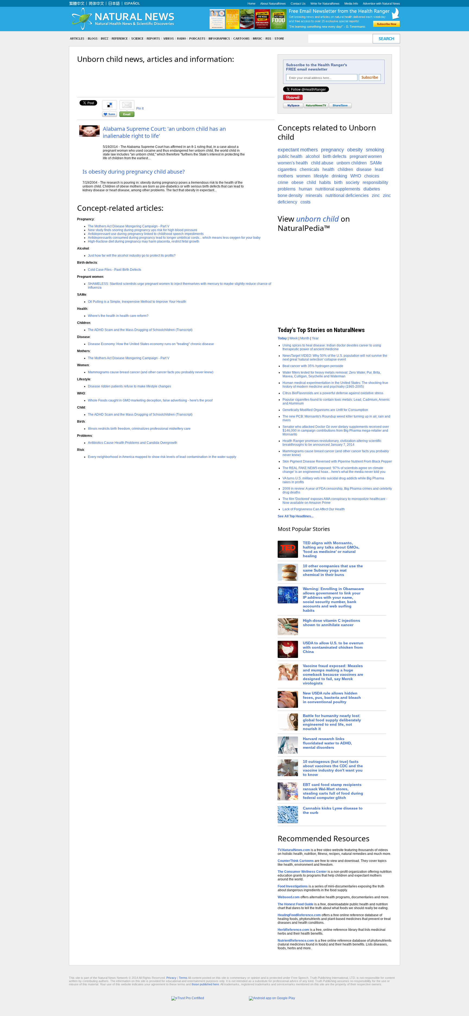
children (345, 169)
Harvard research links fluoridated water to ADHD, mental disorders (327, 743)
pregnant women (366, 156)
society (352, 182)
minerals (314, 195)
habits (325, 182)
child (311, 182)
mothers (285, 176)
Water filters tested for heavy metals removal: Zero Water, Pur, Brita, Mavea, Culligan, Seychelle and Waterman (332, 374)
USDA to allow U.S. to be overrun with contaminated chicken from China (333, 647)
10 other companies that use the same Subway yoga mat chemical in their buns (333, 570)
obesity (355, 149)
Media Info (351, 3)
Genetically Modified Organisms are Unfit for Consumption (325, 410)
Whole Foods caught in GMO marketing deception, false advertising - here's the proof (150, 400)
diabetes (371, 189)
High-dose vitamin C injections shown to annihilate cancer (331, 622)
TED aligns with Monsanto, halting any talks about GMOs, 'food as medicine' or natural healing (331, 549)
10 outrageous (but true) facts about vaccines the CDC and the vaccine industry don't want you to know (333, 768)
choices (371, 176)
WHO (355, 176)
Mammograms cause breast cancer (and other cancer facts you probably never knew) (150, 372)
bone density (290, 195)
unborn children (352, 163)
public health (290, 156)
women (303, 176)
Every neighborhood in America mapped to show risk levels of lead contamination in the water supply (162, 457)
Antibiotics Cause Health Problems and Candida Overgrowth (132, 443)
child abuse (322, 163)
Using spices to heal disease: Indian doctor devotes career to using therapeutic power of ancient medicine (332, 347)
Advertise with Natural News (381, 3)
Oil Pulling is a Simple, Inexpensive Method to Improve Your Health (137, 302)
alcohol (313, 156)
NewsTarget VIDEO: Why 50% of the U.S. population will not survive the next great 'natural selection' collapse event (335, 357)
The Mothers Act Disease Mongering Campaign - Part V (128, 226)
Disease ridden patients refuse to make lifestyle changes (129, 386)
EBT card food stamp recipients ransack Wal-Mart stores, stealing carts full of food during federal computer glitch (333, 791)
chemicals (309, 169)
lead (379, 169)
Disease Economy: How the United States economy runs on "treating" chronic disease (151, 344)
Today (282, 338)
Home (251, 3)
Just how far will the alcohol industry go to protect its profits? (132, 255)
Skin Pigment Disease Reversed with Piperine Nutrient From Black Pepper (337, 461)
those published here (205, 984)
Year (315, 338)
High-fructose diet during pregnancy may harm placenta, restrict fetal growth (143, 241)
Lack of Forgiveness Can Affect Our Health (314, 509)
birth (338, 182)
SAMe (376, 163)
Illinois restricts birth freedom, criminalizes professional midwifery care (139, 429)
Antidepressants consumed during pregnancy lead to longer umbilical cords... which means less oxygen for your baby (174, 238)
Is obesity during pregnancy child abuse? (134, 171)
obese (297, 182)
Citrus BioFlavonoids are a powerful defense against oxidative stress (333, 393)
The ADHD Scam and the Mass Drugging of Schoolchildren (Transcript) (140, 330)
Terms (183, 977)
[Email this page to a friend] (126, 116)
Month (304, 338)
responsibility (375, 182)
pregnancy (332, 149)
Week (293, 338)
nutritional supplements (337, 189)
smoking (375, 149)
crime (283, 182)
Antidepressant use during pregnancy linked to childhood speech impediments (146, 234)
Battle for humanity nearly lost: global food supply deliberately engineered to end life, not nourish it (332, 722)
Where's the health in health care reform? (118, 316)
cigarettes (287, 169)
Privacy (171, 977)
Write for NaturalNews (325, 3)
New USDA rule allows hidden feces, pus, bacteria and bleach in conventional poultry (332, 697)
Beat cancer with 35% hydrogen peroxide (313, 366)
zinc (376, 195)
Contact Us (298, 3)
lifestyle (321, 176)
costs (305, 202)
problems (287, 189)
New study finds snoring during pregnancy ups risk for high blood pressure (142, 230)
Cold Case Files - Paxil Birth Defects (114, 270)
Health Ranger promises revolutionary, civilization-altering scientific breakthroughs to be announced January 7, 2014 (332, 443)
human (305, 189)
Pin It (140, 108)
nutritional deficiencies (347, 195)
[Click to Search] (386, 38)
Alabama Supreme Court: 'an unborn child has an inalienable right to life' (164, 132)
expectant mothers (298, 149)
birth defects (334, 156)
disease (364, 169)
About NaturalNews (273, 3)
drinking (339, 176)
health (328, 169)
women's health (293, 163)
